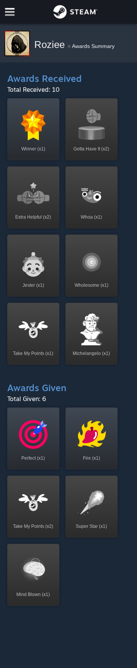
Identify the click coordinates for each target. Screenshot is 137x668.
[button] (33, 129)
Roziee (50, 44)
